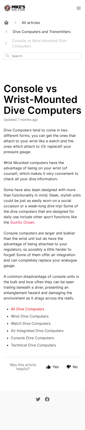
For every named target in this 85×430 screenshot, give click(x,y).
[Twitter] (38, 400)
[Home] (6, 22)
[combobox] (42, 56)
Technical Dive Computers (33, 345)
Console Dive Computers (32, 338)
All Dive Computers (27, 309)
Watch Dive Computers (31, 323)
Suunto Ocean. (22, 222)
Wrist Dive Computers (30, 316)
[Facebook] (47, 400)
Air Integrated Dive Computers (37, 330)
